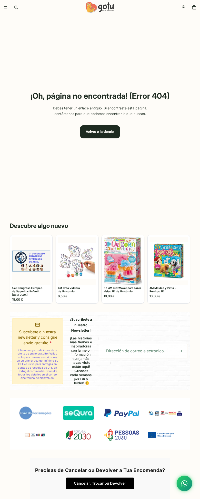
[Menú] (5, 7)
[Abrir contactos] (184, 483)
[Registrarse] (180, 351)
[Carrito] (194, 7)
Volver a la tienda (100, 132)
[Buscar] (16, 7)
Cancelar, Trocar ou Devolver (100, 483)
